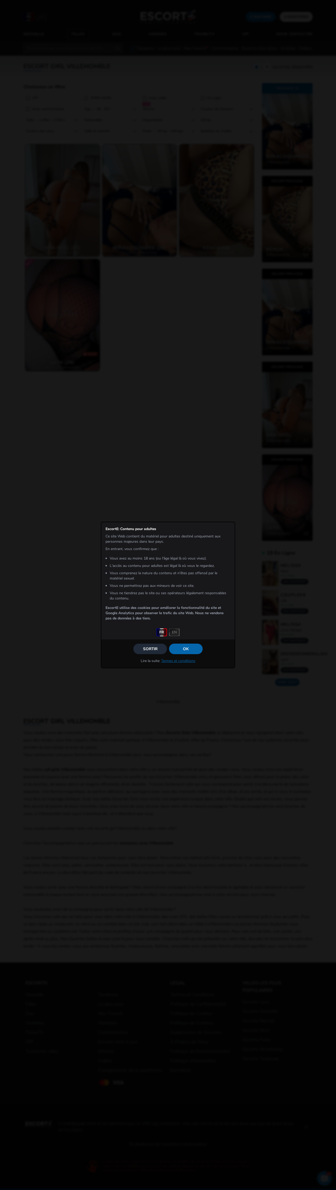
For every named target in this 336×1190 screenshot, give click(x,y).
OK (186, 649)
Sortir (150, 649)
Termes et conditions (178, 660)
